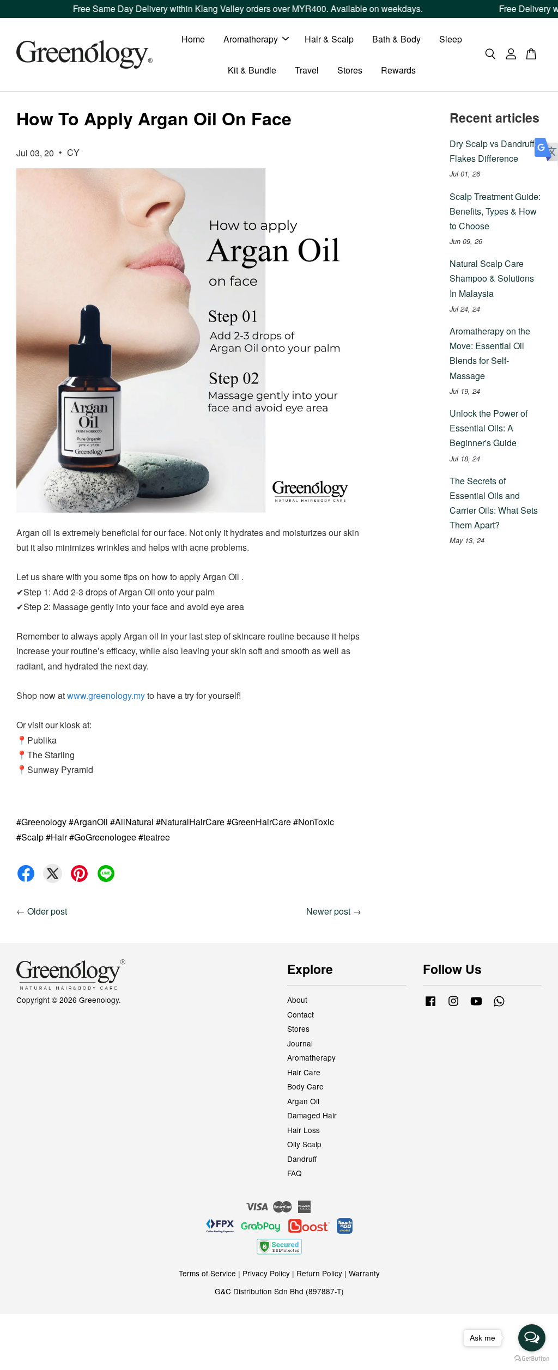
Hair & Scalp (329, 39)
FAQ (294, 1172)
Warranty (364, 1273)
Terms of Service (207, 1273)
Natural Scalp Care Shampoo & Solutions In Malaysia (492, 278)
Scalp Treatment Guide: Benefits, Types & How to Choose (495, 211)
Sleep (450, 39)
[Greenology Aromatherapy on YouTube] (476, 1005)
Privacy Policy (266, 1273)
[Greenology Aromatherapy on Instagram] (453, 1005)
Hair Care (303, 1072)
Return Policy (319, 1273)
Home (193, 39)
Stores (349, 70)
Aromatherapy (250, 39)
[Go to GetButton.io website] (531, 1358)
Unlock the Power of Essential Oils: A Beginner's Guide (488, 428)
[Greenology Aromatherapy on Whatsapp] (499, 1005)
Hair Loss (303, 1129)
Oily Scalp (304, 1143)
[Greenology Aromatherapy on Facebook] (430, 1005)
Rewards (398, 70)
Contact (300, 1014)
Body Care (305, 1086)
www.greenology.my (106, 695)
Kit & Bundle (252, 70)
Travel (307, 70)
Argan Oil (303, 1100)
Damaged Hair (312, 1115)
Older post (47, 911)
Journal (300, 1043)
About (297, 999)
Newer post (328, 911)
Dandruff (302, 1158)
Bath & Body (396, 39)
